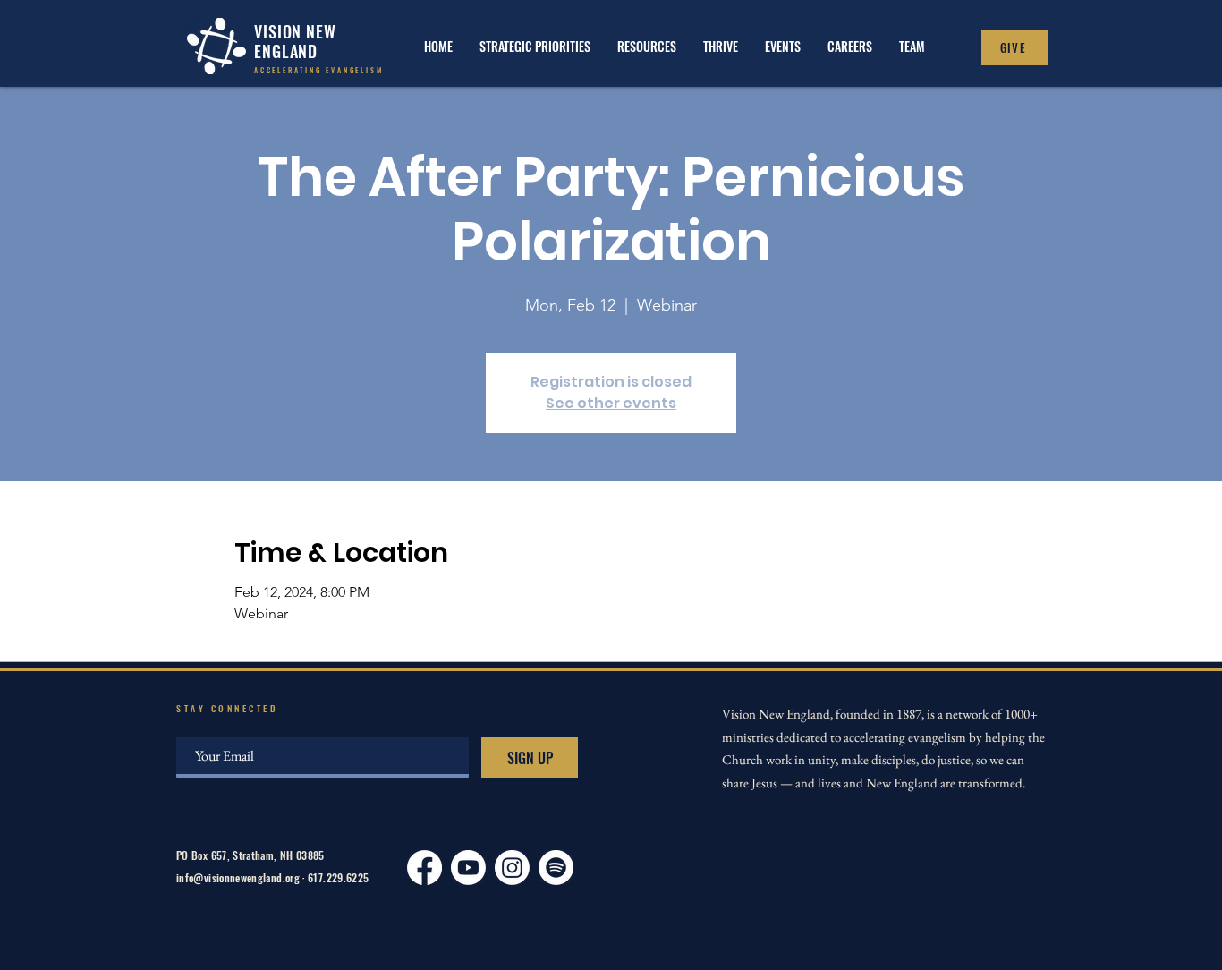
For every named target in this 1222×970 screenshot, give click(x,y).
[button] (720, 46)
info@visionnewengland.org (238, 877)
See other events (611, 403)
